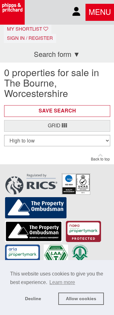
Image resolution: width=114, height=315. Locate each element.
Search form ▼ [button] (57, 54)
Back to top (100, 159)
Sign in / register (30, 38)
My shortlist (25, 29)
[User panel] (76, 12)
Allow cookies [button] (81, 298)
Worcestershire (36, 93)
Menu (100, 12)
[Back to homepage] (12, 12)
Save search (57, 111)
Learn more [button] (62, 282)
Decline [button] (33, 298)
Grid (55, 126)
